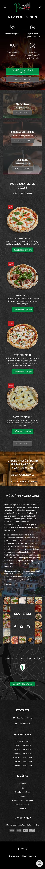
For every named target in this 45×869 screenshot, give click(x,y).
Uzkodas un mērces (22, 792)
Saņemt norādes (22, 684)
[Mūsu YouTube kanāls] (21, 627)
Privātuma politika (22, 804)
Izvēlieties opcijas (22, 250)
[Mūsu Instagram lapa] (26, 849)
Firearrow (32, 856)
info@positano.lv (22, 474)
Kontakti (22, 809)
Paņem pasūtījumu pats (22, 71)
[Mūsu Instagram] (28, 627)
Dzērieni (22, 796)
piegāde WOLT (22, 79)
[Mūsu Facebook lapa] (15, 627)
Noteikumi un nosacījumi (22, 800)
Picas (22, 788)
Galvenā (22, 783)
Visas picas (22, 443)
